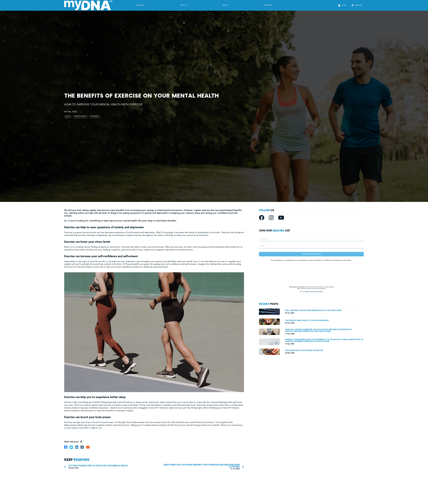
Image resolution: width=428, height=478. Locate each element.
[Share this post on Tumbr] (83, 448)
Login (343, 5)
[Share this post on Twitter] (72, 448)
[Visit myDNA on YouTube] (281, 219)
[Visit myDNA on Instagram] (273, 219)
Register (358, 5)
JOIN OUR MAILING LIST (311, 254)
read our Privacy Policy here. (314, 291)
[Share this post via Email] (88, 448)
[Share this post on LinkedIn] (78, 448)
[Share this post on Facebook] (67, 448)
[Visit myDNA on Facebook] (264, 219)
